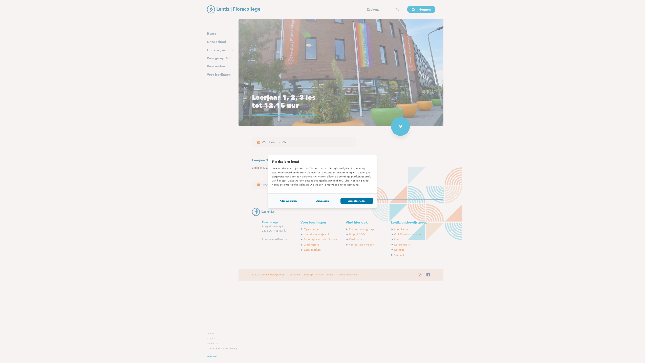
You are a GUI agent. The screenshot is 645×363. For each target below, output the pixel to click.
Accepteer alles (357, 200)
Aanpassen (322, 200)
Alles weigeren (288, 200)
